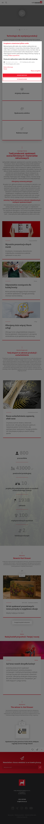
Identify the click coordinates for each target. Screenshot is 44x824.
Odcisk (5, 69)
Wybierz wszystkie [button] (22, 75)
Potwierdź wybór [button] (22, 79)
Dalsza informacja (8, 67)
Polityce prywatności (13, 55)
